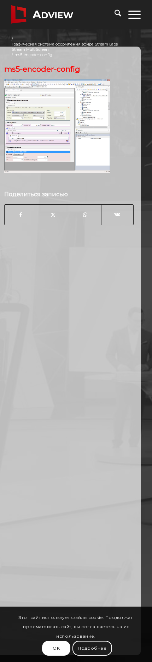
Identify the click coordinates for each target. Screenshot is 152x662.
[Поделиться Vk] (117, 214)
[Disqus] (69, 343)
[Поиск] (114, 14)
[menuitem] (114, 14)
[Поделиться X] (53, 214)
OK (56, 648)
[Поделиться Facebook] (21, 214)
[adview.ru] (63, 14)
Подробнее (92, 648)
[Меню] (131, 14)
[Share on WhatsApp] (85, 214)
